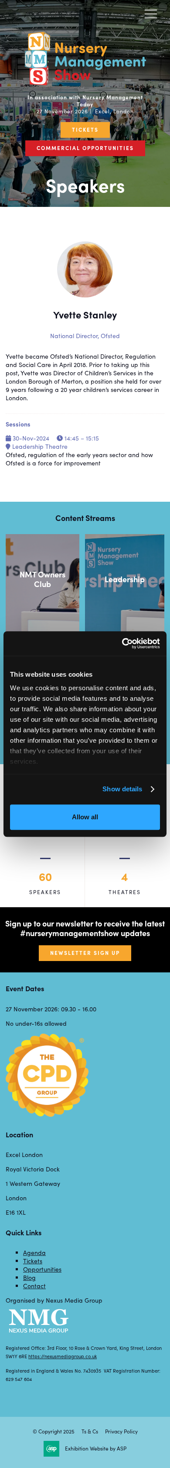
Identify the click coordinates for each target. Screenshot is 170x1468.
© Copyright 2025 (54, 1431)
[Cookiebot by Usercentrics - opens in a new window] (122, 643)
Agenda (34, 1252)
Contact (34, 1286)
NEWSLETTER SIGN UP (85, 952)
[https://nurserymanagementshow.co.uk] (85, 82)
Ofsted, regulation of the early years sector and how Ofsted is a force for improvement (79, 459)
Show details (122, 789)
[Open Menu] (151, 13)
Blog (29, 1277)
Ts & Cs (90, 1431)
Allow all (85, 817)
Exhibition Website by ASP (95, 1448)
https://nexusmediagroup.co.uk (62, 1356)
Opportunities (42, 1269)
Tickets (85, 129)
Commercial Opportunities (85, 147)
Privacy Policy (121, 1431)
